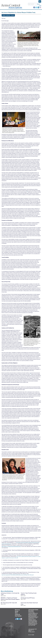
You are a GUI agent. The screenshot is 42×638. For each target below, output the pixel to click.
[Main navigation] (40, 1)
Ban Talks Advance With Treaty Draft (9, 602)
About (16, 613)
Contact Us (17, 614)
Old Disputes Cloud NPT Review (28, 597)
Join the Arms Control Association (33, 610)
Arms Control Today (8, 15)
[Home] (13, 6)
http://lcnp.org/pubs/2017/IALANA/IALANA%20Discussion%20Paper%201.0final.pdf (17, 574)
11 (36, 446)
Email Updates (18, 616)
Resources (17, 609)
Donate (16, 611)
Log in (40, 5)
